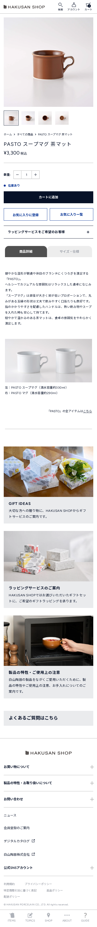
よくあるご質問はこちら (33, 718)
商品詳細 (25, 251)
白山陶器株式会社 (17, 854)
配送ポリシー (12, 896)
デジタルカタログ (17, 841)
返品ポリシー (55, 890)
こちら (87, 411)
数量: (7, 174)
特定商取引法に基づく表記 (20, 890)
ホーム (8, 134)
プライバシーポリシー (38, 884)
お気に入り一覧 (71, 214)
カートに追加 (48, 197)
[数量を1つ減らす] (17, 175)
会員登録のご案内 (17, 828)
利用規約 (9, 884)
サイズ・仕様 (69, 251)
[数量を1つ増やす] (35, 175)
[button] (25, 214)
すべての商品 (25, 134)
